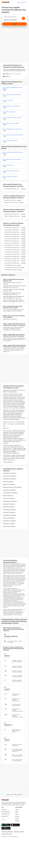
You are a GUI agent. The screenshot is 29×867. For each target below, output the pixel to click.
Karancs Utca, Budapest (9, 518)
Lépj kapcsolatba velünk (6, 833)
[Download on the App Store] (15, 825)
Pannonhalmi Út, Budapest (9, 473)
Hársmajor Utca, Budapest (9, 476)
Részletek (23, 188)
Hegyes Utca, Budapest (8, 506)
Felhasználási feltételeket (6, 831)
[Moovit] (5, 2)
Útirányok (17, 820)
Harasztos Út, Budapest (9, 504)
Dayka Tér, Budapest (8, 495)
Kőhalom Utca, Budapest (9, 484)
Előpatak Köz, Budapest (8, 523)
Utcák (16, 813)
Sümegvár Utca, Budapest (9, 490)
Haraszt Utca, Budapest (9, 498)
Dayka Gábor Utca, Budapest (10, 501)
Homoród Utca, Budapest (9, 512)
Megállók (17, 816)
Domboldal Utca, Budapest (9, 515)
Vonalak (17, 809)
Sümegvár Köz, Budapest (9, 526)
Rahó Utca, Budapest (8, 481)
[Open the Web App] (5, 828)
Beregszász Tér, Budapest (9, 520)
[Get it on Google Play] (5, 825)
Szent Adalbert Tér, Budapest (10, 492)
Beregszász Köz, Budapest (9, 509)
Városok (17, 818)
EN (3, 819)
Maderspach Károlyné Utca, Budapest (12, 487)
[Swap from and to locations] (23, 18)
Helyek (16, 811)
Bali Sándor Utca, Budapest (9, 478)
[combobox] (14, 17)
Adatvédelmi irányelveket (19, 831)
